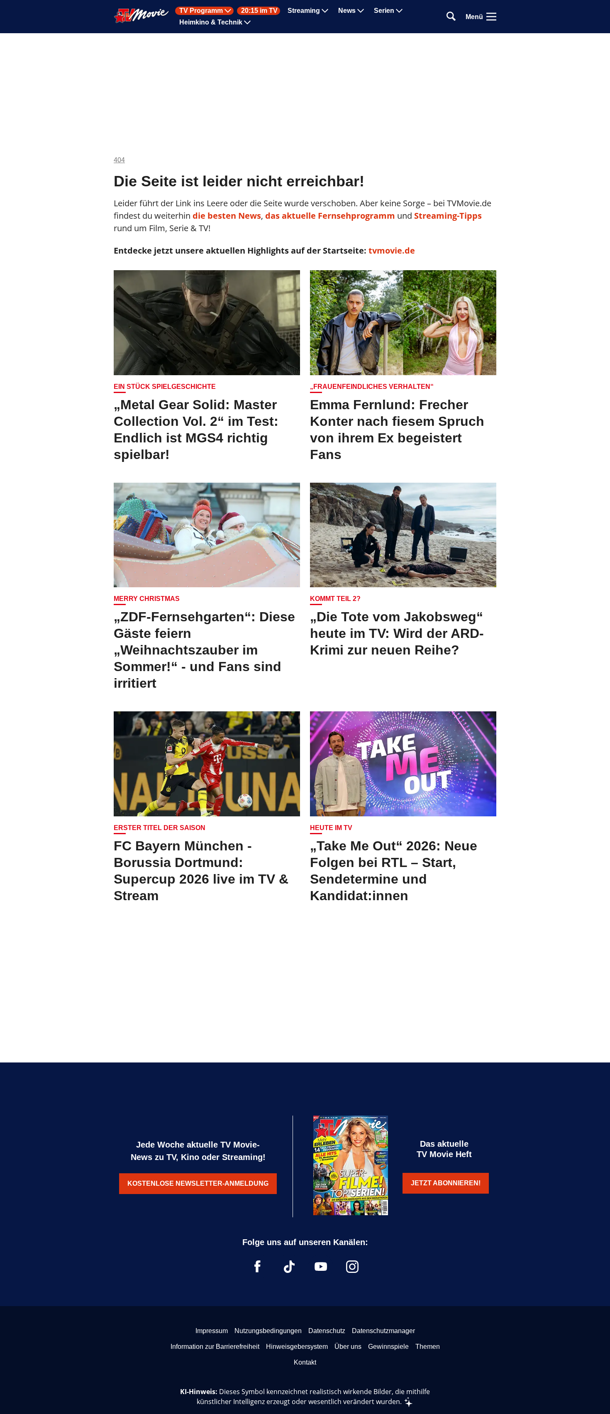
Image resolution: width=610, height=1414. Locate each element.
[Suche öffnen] (451, 17)
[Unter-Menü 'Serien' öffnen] (399, 10)
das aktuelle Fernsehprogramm (329, 215)
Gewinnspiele (388, 1346)
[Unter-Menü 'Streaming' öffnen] (325, 10)
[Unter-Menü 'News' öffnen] (360, 10)
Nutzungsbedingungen (268, 1330)
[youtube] (320, 1266)
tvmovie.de (391, 250)
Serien (384, 10)
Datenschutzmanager (383, 1330)
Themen (427, 1346)
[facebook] (257, 1266)
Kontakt (305, 1362)
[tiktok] (289, 1266)
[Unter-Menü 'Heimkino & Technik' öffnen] (247, 22)
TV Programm (201, 10)
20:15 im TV (259, 10)
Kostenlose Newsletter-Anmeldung (197, 1183)
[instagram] (352, 1266)
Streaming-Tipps (448, 215)
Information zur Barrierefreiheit (215, 1346)
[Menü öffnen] (491, 17)
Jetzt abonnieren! (446, 1183)
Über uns (347, 1346)
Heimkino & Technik (210, 22)
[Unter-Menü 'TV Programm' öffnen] (227, 10)
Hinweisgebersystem (297, 1346)
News (347, 10)
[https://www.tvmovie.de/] (141, 15)
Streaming (304, 10)
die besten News (227, 215)
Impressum (211, 1330)
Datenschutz (326, 1330)
